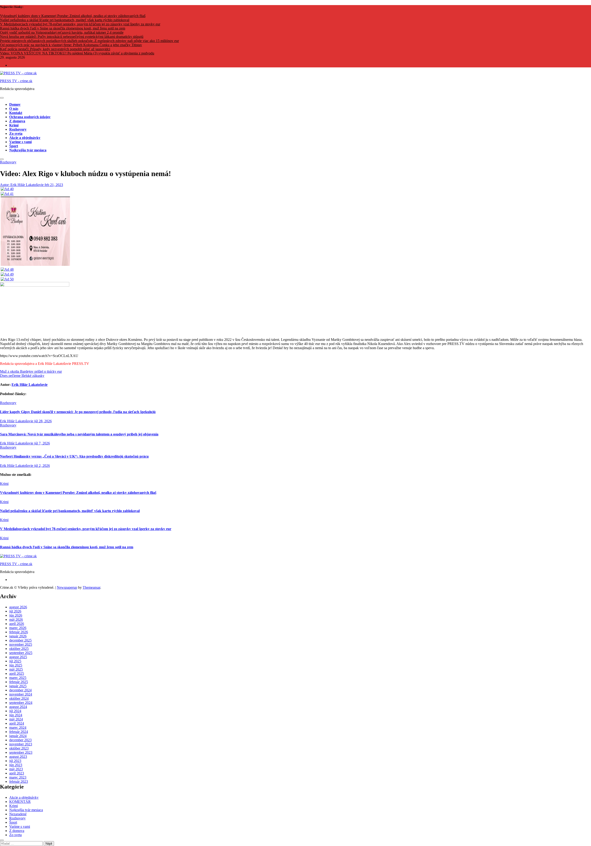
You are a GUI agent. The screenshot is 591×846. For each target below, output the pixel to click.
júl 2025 (15, 661)
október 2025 (19, 649)
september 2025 (20, 653)
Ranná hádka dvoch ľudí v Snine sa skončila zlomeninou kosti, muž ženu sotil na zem (66, 547)
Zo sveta (15, 133)
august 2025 (18, 657)
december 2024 (20, 690)
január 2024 (18, 736)
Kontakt (15, 113)
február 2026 (18, 632)
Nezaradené (18, 814)
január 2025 (18, 686)
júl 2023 (15, 761)
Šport (13, 146)
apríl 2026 (16, 624)
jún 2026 (15, 615)
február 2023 (18, 781)
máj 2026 (16, 619)
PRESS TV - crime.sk (16, 81)
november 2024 (20, 694)
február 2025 (18, 682)
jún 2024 (15, 715)
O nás (13, 109)
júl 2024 (15, 711)
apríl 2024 (16, 723)
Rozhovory (18, 129)
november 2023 (20, 744)
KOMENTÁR (20, 802)
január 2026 (18, 636)
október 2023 (19, 748)
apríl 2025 (16, 673)
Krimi (13, 125)
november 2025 (20, 644)
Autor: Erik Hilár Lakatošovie (22, 185)
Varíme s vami (20, 142)
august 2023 (18, 757)
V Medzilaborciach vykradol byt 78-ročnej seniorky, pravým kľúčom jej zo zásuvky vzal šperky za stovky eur (85, 529)
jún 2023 (15, 765)
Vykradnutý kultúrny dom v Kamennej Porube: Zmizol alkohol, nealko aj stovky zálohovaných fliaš (78, 493)
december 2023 (20, 740)
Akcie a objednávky (24, 138)
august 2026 (18, 607)
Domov (15, 104)
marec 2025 (17, 678)
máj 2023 (16, 769)
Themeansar (91, 587)
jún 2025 (15, 665)
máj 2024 (16, 719)
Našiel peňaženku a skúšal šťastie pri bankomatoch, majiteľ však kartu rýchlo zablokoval (70, 511)
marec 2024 (17, 727)
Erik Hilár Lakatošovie (30, 385)
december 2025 (20, 640)
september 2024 (20, 703)
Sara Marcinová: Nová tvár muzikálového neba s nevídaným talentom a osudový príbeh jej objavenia (79, 434)
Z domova (17, 121)
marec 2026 (17, 628)
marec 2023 (17, 777)
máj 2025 (16, 669)
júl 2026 (15, 611)
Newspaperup (67, 587)
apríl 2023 (16, 773)
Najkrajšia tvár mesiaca (27, 150)
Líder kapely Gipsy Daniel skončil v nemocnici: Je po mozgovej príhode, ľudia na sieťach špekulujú (78, 412)
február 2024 (18, 732)
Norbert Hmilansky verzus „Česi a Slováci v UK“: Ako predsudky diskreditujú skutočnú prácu (74, 456)
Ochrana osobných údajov (30, 117)
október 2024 (19, 698)
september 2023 (20, 752)
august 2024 (18, 707)
